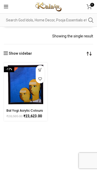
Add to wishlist (40, 78)
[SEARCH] (90, 20)
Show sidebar (20, 53)
